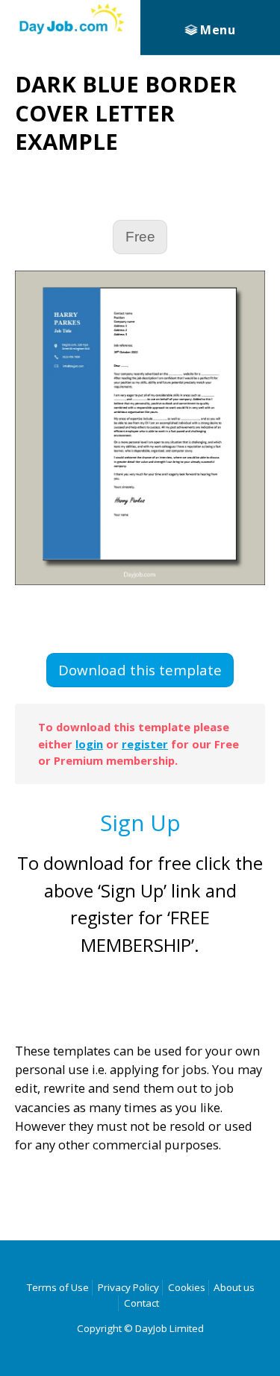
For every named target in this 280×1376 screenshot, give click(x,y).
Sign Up (140, 822)
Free (140, 236)
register (145, 743)
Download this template (140, 670)
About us (234, 1287)
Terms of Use (58, 1287)
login (89, 743)
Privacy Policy (128, 1287)
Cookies (186, 1287)
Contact (141, 1303)
